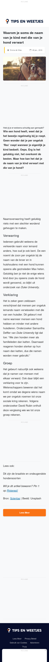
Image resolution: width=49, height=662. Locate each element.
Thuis (24, 646)
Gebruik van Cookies (18, 642)
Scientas (15, 498)
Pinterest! (12, 490)
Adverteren (34, 642)
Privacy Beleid (30, 638)
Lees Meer (24, 512)
